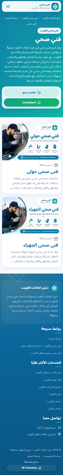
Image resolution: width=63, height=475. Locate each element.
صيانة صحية (11, 18)
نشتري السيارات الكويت (49, 386)
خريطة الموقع (34, 456)
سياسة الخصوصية (52, 456)
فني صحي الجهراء (40, 245)
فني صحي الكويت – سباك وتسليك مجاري (41, 345)
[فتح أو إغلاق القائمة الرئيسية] (8, 6)
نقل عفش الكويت (52, 379)
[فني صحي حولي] (31, 142)
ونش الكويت (55, 394)
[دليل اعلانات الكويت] (54, 288)
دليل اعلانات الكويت (51, 18)
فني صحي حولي (42, 172)
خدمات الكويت (54, 401)
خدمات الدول (54, 408)
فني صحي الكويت (29, 18)
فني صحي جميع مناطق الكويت (46, 352)
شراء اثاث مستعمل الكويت (48, 372)
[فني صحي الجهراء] (31, 215)
